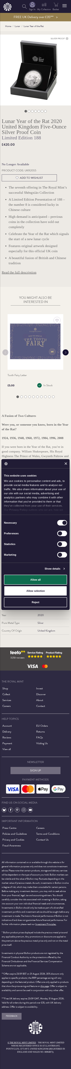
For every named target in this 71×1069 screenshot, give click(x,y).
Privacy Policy (18, 509)
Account (7, 726)
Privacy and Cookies (13, 840)
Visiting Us (42, 743)
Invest (39, 688)
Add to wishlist (31, 178)
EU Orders (42, 726)
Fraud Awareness (11, 845)
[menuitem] (24, 6)
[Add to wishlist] (57, 320)
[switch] (62, 533)
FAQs (39, 737)
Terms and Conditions (48, 834)
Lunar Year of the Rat (34, 26)
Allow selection (35, 590)
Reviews (6, 737)
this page (44, 986)
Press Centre (9, 828)
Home (8, 26)
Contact (40, 706)
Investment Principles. (45, 924)
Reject (35, 602)
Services (6, 700)
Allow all (35, 579)
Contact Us (42, 840)
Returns (40, 732)
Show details (52, 568)
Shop (5, 688)
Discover (41, 694)
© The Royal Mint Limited (22, 1042)
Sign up (35, 770)
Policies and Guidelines (14, 834)
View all (6, 749)
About (39, 700)
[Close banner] (66, 463)
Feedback (11, 1016)
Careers (6, 706)
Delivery (6, 732)
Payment (7, 743)
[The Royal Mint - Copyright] (7, 6)
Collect (6, 694)
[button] (65, 5)
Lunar (17, 26)
